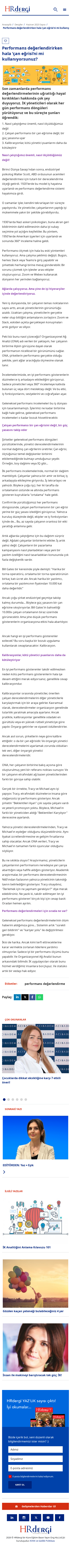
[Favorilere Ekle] (5, 41)
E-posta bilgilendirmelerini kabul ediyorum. (33, 1476)
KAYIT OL (20, 1484)
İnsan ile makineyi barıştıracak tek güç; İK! (32, 1375)
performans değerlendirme (45, 984)
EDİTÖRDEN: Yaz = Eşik (18, 1165)
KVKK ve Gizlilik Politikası (42, 1540)
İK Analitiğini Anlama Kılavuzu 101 (27, 1247)
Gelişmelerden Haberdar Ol (39, 1506)
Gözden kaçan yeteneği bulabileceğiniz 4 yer (33, 1311)
